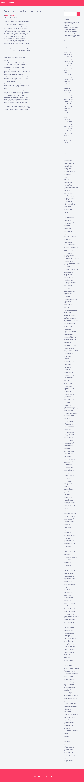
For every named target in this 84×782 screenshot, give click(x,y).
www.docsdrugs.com (68, 632)
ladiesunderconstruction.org (70, 252)
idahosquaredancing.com (69, 291)
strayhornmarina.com (68, 421)
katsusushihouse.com (68, 443)
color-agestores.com (68, 377)
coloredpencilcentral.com (69, 279)
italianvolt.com (67, 298)
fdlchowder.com (67, 635)
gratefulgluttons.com (69, 388)
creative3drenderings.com (69, 584)
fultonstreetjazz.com (69, 241)
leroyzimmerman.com (69, 731)
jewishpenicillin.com (68, 347)
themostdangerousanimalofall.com (72, 408)
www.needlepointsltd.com (70, 636)
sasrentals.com (67, 329)
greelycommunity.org (68, 445)
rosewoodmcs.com (68, 663)
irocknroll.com (67, 288)
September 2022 (67, 130)
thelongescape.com (68, 488)
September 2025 (67, 65)
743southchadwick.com (69, 271)
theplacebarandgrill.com (69, 543)
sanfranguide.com (68, 402)
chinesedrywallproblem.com (70, 515)
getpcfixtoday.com (68, 211)
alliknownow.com (68, 412)
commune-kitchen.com (69, 434)
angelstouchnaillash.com (69, 323)
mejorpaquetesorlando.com (70, 318)
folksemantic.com (68, 294)
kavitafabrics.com (68, 524)
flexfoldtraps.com (68, 617)
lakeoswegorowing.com (69, 738)
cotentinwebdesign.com (69, 249)
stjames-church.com (68, 453)
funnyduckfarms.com (68, 727)
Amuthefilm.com (7, 2)
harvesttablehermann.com (70, 260)
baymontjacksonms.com (69, 505)
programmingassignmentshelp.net (71, 187)
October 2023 (67, 101)
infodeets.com (67, 169)
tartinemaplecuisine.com (69, 477)
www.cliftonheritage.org (69, 641)
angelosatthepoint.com (69, 548)
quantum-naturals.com (69, 704)
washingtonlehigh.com (69, 652)
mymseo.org (66, 744)
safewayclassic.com (68, 195)
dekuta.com (66, 659)
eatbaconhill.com (68, 185)
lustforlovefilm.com (68, 437)
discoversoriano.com (68, 397)
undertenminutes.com (69, 177)
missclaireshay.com (68, 160)
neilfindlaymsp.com (68, 538)
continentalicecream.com (69, 426)
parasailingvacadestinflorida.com (71, 719)
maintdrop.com (67, 218)
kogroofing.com (67, 223)
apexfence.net (67, 761)
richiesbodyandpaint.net (69, 165)
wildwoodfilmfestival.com (70, 236)
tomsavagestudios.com (69, 348)
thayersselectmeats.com (69, 571)
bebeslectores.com (68, 253)
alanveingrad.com (68, 497)
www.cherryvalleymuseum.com (71, 247)
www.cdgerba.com (68, 692)
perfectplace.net (67, 364)
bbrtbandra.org (67, 212)
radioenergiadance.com (69, 226)
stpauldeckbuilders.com (69, 627)
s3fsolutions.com (68, 266)
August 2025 (67, 68)
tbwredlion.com (67, 701)
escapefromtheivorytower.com (71, 269)
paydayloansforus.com (69, 192)
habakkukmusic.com (68, 597)
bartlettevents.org (68, 242)
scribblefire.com (67, 367)
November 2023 (67, 99)
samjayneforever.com (68, 709)
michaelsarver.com (68, 332)
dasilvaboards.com (68, 418)
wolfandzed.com (67, 657)
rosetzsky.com (67, 448)
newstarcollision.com (68, 328)
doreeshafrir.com (67, 456)
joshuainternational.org (69, 602)
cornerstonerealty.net (69, 666)
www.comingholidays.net (69, 401)
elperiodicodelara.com (69, 163)
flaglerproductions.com (69, 423)
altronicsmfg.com (68, 184)
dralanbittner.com (68, 302)
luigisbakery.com (67, 654)
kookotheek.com (67, 228)
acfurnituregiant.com (68, 176)
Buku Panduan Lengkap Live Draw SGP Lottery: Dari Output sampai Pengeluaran (71, 24)
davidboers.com (67, 589)
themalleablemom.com (69, 470)
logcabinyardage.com (68, 587)
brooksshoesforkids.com (69, 570)
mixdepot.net (67, 662)
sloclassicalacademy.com (69, 416)
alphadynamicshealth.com (69, 722)
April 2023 (66, 115)
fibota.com (66, 690)
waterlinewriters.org (68, 579)
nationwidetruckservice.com (70, 529)
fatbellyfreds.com (68, 685)
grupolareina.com (68, 245)
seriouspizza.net (67, 562)
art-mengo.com (67, 481)
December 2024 (67, 77)
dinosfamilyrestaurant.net (69, 256)
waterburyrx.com (67, 545)
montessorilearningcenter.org (70, 706)
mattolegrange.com (68, 489)
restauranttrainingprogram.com (71, 344)
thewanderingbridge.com (69, 469)
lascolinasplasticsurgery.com (70, 640)
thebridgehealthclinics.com (70, 578)
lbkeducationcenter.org (69, 361)
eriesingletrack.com (68, 309)
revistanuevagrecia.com (69, 451)
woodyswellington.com (69, 684)
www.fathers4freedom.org (70, 608)
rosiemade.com (67, 312)
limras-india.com (67, 161)
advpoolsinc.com (67, 546)
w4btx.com (66, 321)
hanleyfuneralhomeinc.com (70, 317)
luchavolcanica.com (68, 526)
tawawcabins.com (68, 293)
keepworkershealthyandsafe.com (71, 203)
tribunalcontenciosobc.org (69, 415)
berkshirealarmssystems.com (70, 299)
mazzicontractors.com (69, 679)
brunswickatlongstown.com (70, 475)
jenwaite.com (67, 728)
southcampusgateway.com (70, 231)
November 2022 (67, 126)
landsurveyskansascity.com (70, 625)
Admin (12, 15)
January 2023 (67, 121)
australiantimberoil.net (69, 255)
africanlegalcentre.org (69, 442)
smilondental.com (68, 326)
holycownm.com (67, 527)
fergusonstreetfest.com (69, 708)
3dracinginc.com (67, 405)
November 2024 (67, 79)
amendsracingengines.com (69, 619)
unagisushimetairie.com (69, 207)
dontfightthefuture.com (69, 275)
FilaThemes (52, 776)
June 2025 (66, 72)
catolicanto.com (67, 359)
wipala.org (66, 378)
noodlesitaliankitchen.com (70, 204)
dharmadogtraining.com (69, 747)
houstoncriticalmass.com (69, 407)
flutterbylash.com (68, 723)
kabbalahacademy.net (68, 325)
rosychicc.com (67, 382)
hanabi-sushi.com (67, 655)
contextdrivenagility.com (69, 461)
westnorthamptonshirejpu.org (70, 237)
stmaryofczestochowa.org (70, 465)
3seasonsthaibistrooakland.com (71, 366)
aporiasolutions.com (68, 573)
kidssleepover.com (68, 188)
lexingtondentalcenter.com (70, 339)
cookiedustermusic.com (69, 521)
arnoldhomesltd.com (68, 277)
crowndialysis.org (67, 342)
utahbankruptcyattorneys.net (70, 287)
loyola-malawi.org (68, 380)
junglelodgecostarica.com (69, 491)
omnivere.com (67, 179)
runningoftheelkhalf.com (69, 611)
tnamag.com (66, 568)
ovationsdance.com (68, 355)
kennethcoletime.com (69, 472)
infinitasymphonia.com (69, 440)
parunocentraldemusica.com (70, 693)
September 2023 (67, 103)
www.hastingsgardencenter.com (71, 673)
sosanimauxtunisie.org (69, 222)
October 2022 (67, 128)
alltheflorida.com (68, 712)
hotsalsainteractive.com (69, 171)
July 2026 (66, 47)
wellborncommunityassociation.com (72, 234)
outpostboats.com (68, 383)
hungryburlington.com (69, 473)
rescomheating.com (68, 752)
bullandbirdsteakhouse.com (70, 638)
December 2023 (67, 97)
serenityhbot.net (67, 600)
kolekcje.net (66, 358)
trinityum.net (67, 678)
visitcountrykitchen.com (69, 494)
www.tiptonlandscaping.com (70, 647)
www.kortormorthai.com (69, 621)
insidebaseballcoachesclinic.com (71, 714)
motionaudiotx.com (68, 749)
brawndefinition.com (68, 424)
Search (65, 10)
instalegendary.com (68, 201)
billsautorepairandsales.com (70, 703)
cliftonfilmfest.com (68, 280)
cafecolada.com (67, 396)
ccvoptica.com (67, 651)
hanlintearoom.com (68, 725)
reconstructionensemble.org (70, 522)
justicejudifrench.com (68, 467)
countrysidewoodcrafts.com (70, 196)
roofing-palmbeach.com (69, 274)
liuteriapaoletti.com (68, 511)
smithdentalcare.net (68, 757)
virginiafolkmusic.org (68, 353)
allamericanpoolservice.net (70, 345)
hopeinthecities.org (68, 386)
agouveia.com (67, 741)
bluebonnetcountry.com (69, 214)
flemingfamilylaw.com (69, 735)
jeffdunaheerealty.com (69, 613)
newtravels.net (67, 190)
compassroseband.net (69, 564)
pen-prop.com (67, 605)
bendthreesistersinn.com (69, 516)
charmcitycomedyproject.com (70, 458)
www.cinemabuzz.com (69, 660)
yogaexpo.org (67, 369)
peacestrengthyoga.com (69, 614)
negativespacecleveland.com (70, 510)
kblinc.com (66, 307)
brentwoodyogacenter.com (70, 646)
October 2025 (67, 63)
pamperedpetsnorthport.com (70, 310)
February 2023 (67, 119)
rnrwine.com (66, 736)
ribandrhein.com (67, 356)
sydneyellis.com (67, 340)
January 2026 (67, 56)
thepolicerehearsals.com (69, 410)
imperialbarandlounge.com (70, 282)
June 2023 (66, 110)
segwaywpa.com (67, 575)
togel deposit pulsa (10, 19)
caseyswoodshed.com (69, 553)
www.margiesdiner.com (69, 633)
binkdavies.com (67, 429)
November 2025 (67, 61)
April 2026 (66, 50)
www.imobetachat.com (69, 590)
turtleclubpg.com (68, 530)
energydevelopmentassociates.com (72, 263)
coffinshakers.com (68, 464)
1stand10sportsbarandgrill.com (71, 320)
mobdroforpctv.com (68, 389)
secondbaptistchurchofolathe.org (71, 742)
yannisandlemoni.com (68, 304)
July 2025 (66, 70)
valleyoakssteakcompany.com (70, 551)
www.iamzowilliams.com (69, 671)
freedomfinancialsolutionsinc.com (71, 616)
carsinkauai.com (67, 716)
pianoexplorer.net (68, 674)
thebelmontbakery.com (69, 193)
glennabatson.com (68, 420)
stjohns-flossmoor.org (69, 518)
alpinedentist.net (67, 225)
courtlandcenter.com (68, 537)
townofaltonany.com (68, 507)
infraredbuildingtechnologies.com (71, 258)
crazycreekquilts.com (68, 427)
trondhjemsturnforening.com (70, 698)
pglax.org (66, 508)
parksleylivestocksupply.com (70, 374)
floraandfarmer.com (68, 264)
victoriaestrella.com (68, 534)
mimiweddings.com (68, 754)
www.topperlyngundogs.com (70, 609)
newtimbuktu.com (68, 182)
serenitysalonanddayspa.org (70, 173)
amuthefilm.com (67, 435)
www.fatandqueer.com (69, 622)
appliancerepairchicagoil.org (70, 198)
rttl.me (65, 750)
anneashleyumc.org (68, 624)
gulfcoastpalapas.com (69, 576)
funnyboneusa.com (68, 519)
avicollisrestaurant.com (69, 540)
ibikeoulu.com (67, 462)
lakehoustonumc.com (68, 595)
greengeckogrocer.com (69, 334)
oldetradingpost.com (68, 250)
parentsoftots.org (68, 583)
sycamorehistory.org (68, 665)
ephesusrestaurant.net (69, 682)
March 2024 (66, 90)
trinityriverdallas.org (68, 363)
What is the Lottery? (10, 17)
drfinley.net (66, 733)
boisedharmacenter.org (69, 375)
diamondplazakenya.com (69, 700)
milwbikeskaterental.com (69, 503)
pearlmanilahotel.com (69, 217)
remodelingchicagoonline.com (70, 644)
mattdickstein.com (68, 592)
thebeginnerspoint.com (69, 399)
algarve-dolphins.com (68, 496)
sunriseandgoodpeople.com (70, 513)
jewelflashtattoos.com (69, 209)
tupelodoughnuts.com (69, 313)
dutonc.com (66, 486)
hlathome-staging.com (69, 336)
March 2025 (66, 74)
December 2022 (67, 124)
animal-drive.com (68, 567)
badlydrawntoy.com (68, 594)
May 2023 (66, 112)
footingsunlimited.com (69, 628)
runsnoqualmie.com (68, 630)
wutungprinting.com (68, 500)
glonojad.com (67, 450)
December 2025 (67, 59)
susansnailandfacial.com (69, 603)
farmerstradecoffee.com (69, 586)
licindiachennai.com (68, 166)
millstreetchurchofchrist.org (70, 717)
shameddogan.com (68, 581)
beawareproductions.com (69, 459)
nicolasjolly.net (67, 439)
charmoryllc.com (67, 404)
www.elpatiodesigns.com (69, 687)
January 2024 (67, 95)
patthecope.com (67, 559)
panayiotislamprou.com (69, 230)
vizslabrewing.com (68, 301)
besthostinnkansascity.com (70, 755)
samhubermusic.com (68, 760)
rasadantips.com (67, 180)
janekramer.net (67, 478)
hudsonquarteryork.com (69, 689)
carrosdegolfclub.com (69, 261)
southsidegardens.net (68, 676)
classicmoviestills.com (69, 394)
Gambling (66, 142)
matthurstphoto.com (68, 711)
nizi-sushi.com (67, 480)
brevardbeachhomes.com (69, 268)
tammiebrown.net (68, 484)
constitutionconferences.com (70, 557)
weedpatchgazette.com (69, 306)
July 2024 (66, 81)
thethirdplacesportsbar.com (70, 681)
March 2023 (66, 117)
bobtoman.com (67, 220)
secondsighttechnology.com (70, 331)
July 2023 (66, 108)
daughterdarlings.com (68, 168)
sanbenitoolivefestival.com (70, 393)
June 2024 (66, 83)
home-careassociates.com (69, 370)
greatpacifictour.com (68, 532)
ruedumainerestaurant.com (70, 446)
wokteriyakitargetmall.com (70, 337)
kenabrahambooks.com (69, 432)
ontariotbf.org (67, 199)
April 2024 (66, 88)
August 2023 (67, 106)
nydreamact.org (67, 206)
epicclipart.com (67, 215)
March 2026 (66, 52)
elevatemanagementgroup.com (71, 730)
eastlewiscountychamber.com (70, 413)
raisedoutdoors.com (68, 283)
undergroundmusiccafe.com (70, 758)
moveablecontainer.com (69, 244)
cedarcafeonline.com (68, 174)
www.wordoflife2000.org (69, 290)
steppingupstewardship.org (70, 649)
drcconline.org (67, 541)
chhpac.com (66, 746)
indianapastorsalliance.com (70, 549)
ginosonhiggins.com (68, 499)
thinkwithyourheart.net (69, 285)
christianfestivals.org (68, 492)
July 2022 (66, 135)
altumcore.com (67, 565)
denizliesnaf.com (67, 556)
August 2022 (67, 133)
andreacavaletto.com (68, 372)
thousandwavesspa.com (69, 535)
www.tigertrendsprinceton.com (71, 606)
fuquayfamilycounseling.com (70, 739)
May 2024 (66, 86)
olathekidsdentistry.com (69, 315)
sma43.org (66, 643)
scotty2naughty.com (68, 454)
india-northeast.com (68, 272)
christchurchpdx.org (68, 431)
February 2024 (67, 92)
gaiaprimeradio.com (68, 483)
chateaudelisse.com (68, 233)
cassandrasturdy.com (68, 391)
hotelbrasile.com (67, 239)
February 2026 (67, 54)
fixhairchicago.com (68, 554)
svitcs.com (66, 560)
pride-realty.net (67, 720)
